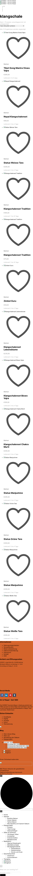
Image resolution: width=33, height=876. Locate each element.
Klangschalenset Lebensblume (12, 348)
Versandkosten (8, 647)
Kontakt (6, 654)
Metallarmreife (12, 839)
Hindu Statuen (12, 820)
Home (6, 815)
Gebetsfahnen (15, 848)
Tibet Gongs (11, 829)
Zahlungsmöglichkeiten (11, 645)
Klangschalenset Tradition (17, 209)
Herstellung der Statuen (11, 737)
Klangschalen (8, 739)
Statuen (6, 816)
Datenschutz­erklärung (11, 650)
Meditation (7, 841)
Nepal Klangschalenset (15, 116)
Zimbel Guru (10, 301)
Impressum (7, 652)
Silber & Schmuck (10, 832)
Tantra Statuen (12, 822)
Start (1, 22)
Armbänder (11, 836)
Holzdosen (10, 855)
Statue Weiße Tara (13, 631)
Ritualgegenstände (13, 847)
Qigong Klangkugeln (14, 843)
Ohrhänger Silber (13, 834)
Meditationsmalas (13, 845)
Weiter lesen (10, 710)
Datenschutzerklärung (7, 772)
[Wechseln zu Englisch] (7, 752)
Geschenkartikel (9, 854)
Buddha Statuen (12, 818)
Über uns (7, 736)
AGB (5, 656)
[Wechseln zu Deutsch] (7, 751)
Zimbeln (10, 827)
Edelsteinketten (12, 838)
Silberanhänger (12, 831)
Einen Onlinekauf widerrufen (9, 759)
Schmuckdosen (12, 857)
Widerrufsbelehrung (10, 649)
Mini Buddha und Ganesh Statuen (18, 823)
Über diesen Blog (9, 734)
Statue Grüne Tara (13, 539)
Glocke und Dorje (16, 852)
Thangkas (7, 859)
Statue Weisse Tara (13, 162)
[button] (2, 695)
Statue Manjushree (13, 493)
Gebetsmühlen (16, 850)
